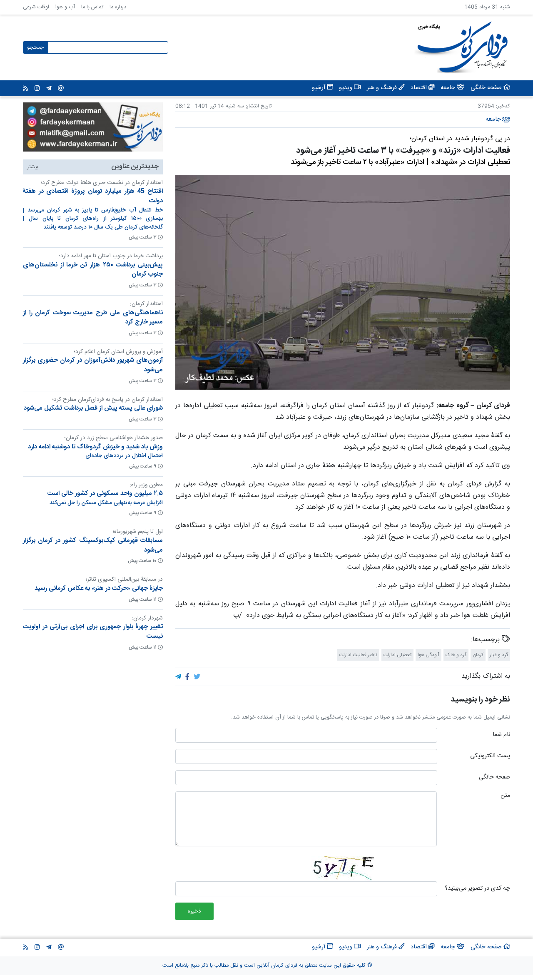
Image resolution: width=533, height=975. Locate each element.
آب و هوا (65, 7)
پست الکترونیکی (490, 756)
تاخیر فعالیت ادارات (358, 655)
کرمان (478, 655)
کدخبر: (503, 106)
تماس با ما (92, 7)
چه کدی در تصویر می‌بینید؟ (477, 888)
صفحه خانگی (494, 777)
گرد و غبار (499, 655)
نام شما (501, 735)
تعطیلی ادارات (397, 655)
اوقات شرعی (36, 7)
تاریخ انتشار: (257, 106)
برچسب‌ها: (486, 640)
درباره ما (118, 7)
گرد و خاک (456, 655)
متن (505, 796)
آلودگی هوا (428, 655)
